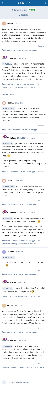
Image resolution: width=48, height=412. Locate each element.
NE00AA (8, 143)
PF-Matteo (9, 108)
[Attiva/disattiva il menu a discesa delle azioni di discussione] (45, 3)
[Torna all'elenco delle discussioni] (2, 3)
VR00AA (8, 346)
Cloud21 (8, 288)
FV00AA (8, 64)
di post (23, 3)
